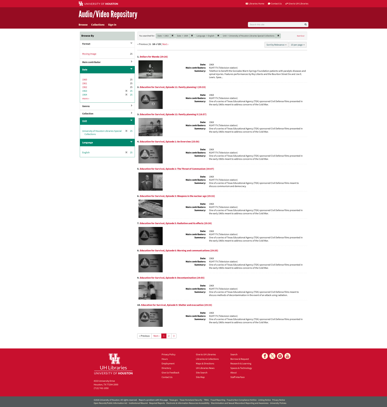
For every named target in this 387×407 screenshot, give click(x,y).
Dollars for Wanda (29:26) (154, 56)
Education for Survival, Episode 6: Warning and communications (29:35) (179, 250)
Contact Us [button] (276, 3)
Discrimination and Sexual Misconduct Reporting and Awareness (239, 403)
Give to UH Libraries (206, 354)
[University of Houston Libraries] (113, 363)
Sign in (112, 25)
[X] (272, 356)
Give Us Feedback (170, 372)
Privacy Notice (278, 400)
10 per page (297, 44)
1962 (84, 87)
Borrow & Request (239, 359)
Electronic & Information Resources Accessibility (188, 403)
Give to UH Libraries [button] (298, 3)
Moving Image (89, 54)
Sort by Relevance (276, 44)
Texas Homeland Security (191, 400)
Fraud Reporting (218, 400)
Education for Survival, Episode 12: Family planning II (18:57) (173, 114)
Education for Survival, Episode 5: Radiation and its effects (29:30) (176, 223)
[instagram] (280, 356)
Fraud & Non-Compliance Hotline (242, 400)
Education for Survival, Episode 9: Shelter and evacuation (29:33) (176, 305)
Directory (166, 368)
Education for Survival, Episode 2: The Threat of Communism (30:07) (177, 169)
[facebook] (265, 356)
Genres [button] (86, 106)
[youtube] (288, 356)
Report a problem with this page (153, 400)
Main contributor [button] (91, 62)
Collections (97, 25)
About (233, 372)
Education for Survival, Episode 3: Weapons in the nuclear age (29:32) (177, 196)
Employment (168, 363)
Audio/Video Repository (108, 14)
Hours (165, 359)
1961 (84, 83)
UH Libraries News (205, 368)
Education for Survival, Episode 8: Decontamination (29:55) (172, 277)
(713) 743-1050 (101, 388)
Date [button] (84, 69)
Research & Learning (240, 363)
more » (85, 98)
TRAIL (206, 400)
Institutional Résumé (138, 403)
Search (233, 354)
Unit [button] (84, 121)
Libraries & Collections (207, 359)
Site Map (200, 377)
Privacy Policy (168, 354)
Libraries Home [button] (256, 3)
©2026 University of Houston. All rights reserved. (115, 400)
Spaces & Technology (241, 368)
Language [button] (87, 142)
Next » (165, 44)
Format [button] (86, 44)
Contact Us (167, 377)
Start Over (300, 36)
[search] (305, 24)
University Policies (278, 403)
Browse (83, 25)
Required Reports (157, 403)
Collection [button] (87, 113)
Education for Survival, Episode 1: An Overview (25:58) (169, 141)
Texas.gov (173, 400)
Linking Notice (264, 400)
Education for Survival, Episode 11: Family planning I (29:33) (173, 87)
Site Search (201, 372)
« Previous (144, 336)
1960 (84, 79)
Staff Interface (237, 377)
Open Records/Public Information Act (110, 403)
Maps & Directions (205, 363)
